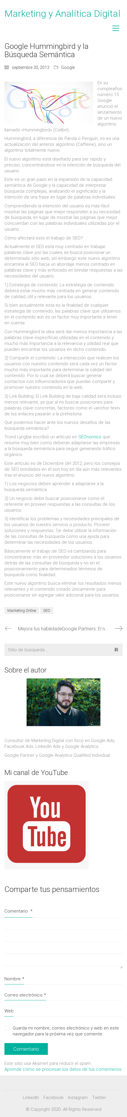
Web (9, 1011)
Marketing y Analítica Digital (62, 13)
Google (68, 67)
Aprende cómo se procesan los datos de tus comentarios (62, 1069)
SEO (46, 610)
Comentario (18, 911)
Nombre (14, 978)
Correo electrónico (25, 995)
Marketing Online (21, 610)
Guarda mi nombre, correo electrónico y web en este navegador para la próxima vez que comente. (66, 1031)
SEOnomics (89, 436)
